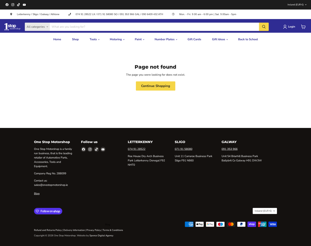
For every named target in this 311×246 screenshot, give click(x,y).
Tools (94, 39)
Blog (37, 193)
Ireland (296, 4)
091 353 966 (230, 149)
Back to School (248, 39)
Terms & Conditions (113, 230)
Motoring (116, 39)
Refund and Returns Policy (48, 230)
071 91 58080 (183, 149)
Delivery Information (74, 230)
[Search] (264, 27)
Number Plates (165, 39)
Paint (138, 39)
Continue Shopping (155, 86)
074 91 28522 (136, 149)
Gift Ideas (219, 39)
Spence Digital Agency (101, 235)
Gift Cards (194, 39)
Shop (75, 39)
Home (57, 39)
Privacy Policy (93, 230)
